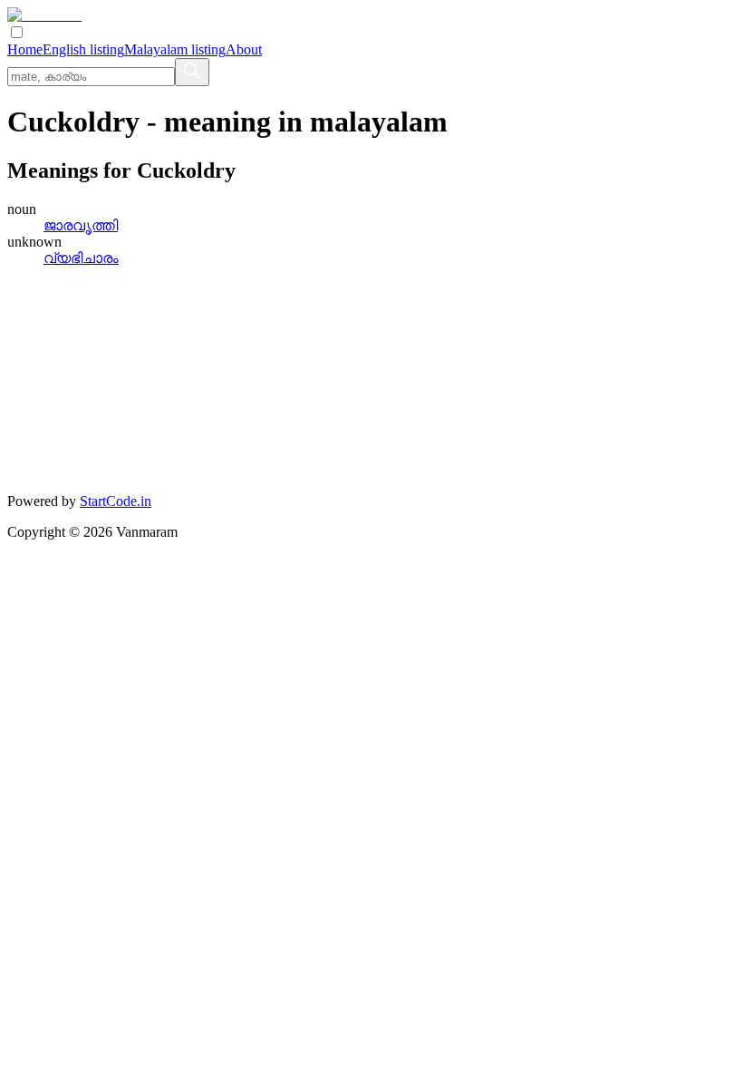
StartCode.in (115, 501)
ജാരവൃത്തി (80, 225)
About (244, 49)
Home (25, 49)
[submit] (192, 72)
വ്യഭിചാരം (81, 258)
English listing (83, 49)
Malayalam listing (175, 49)
